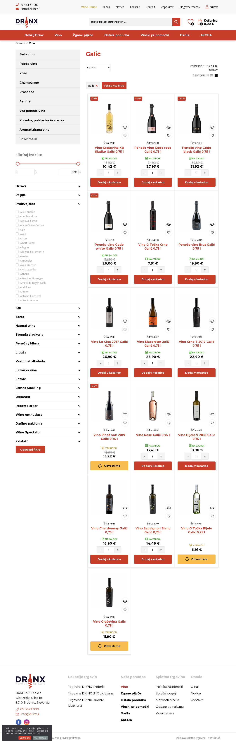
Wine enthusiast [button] (29, 414)
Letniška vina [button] (26, 370)
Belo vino (27, 54)
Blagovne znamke (190, 7)
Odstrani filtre (30, 449)
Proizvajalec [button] (25, 204)
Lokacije (135, 7)
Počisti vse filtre (114, 85)
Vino (58, 35)
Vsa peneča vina (32, 111)
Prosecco (27, 92)
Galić (91, 85)
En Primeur (28, 139)
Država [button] (21, 186)
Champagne (29, 82)
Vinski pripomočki (155, 35)
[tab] (48, 186)
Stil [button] (18, 308)
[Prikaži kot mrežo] (216, 75)
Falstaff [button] (22, 441)
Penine (25, 101)
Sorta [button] (20, 317)
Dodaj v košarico (109, 182)
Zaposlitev (167, 7)
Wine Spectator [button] (28, 432)
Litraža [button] (21, 352)
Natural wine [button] (26, 325)
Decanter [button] (23, 397)
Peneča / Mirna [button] (27, 343)
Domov (20, 43)
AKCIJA (206, 35)
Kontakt (150, 7)
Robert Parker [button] (27, 406)
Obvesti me (112, 465)
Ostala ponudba (117, 35)
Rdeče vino (28, 64)
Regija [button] (21, 195)
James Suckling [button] (28, 388)
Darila (184, 35)
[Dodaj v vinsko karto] (125, 135)
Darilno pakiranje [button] (29, 423)
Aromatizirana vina (34, 129)
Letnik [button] (21, 379)
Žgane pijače (83, 35)
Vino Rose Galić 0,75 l (153, 435)
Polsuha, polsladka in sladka (42, 120)
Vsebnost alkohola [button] (30, 361)
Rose (23, 73)
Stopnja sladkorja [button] (29, 334)
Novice (120, 7)
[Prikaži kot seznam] (212, 75)
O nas (106, 7)
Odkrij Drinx (34, 35)
